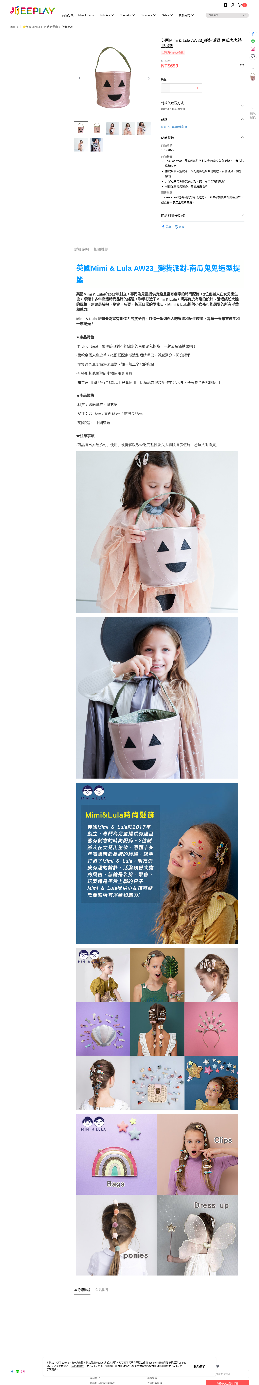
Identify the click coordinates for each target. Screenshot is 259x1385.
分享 (168, 226)
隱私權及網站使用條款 (102, 1383)
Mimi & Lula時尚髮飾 (174, 126)
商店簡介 (95, 1378)
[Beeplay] (32, 10)
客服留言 (152, 1378)
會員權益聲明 (154, 1383)
